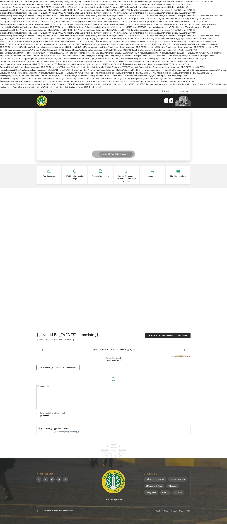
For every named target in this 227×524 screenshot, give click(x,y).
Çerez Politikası (177, 511)
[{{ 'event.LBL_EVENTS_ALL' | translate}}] (113, 450)
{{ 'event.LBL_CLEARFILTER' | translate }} (58, 368)
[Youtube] (65, 479)
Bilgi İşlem (152, 493)
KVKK (188, 511)
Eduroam (173, 486)
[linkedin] (58, 479)
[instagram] (52, 479)
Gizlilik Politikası (162, 511)
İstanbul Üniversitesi (156, 479)
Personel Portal (178, 479)
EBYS (166, 493)
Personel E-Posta (155, 486)
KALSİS (179, 493)
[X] (45, 479)
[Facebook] (38, 479)
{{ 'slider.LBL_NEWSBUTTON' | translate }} (73, 154)
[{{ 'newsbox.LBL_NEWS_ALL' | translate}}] (113, 322)
